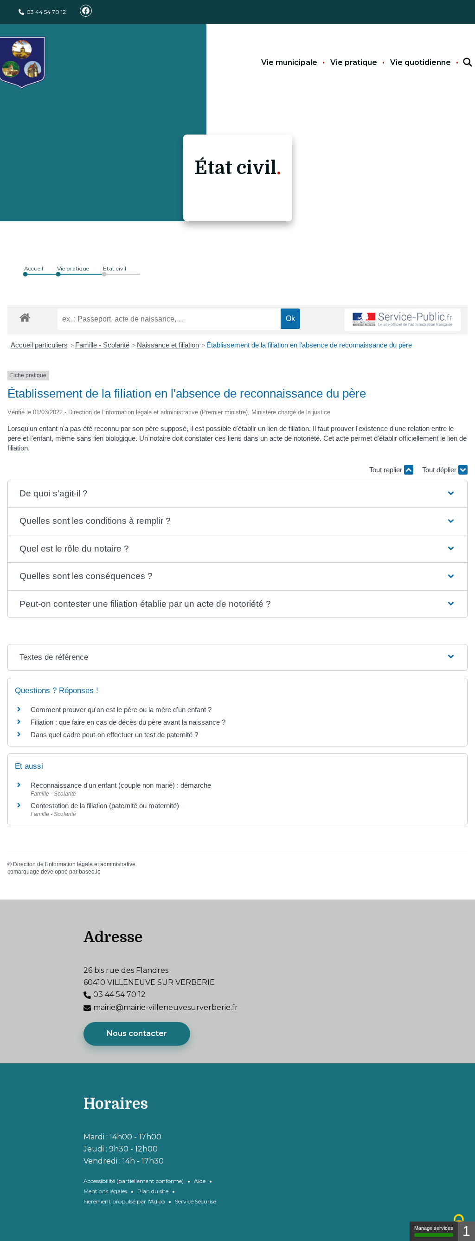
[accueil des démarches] (24, 316)
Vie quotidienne (420, 62)
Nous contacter (137, 1033)
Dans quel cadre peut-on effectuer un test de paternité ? (114, 735)
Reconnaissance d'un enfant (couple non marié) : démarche (121, 785)
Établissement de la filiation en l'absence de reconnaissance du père (309, 345)
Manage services (433, 1228)
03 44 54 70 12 (46, 11)
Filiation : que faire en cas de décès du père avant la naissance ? (128, 722)
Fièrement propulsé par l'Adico (124, 1201)
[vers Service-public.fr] (403, 320)
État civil (114, 268)
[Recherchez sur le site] (459, 62)
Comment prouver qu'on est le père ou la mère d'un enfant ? (121, 710)
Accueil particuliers (39, 345)
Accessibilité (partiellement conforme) (133, 1180)
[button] (237, 494)
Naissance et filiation (168, 345)
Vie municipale (289, 62)
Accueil (33, 268)
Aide (199, 1180)
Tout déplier (440, 470)
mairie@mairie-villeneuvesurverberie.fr (165, 1007)
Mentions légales (105, 1191)
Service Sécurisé (195, 1201)
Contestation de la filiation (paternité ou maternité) (105, 806)
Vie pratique (353, 62)
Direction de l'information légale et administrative (74, 864)
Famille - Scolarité (102, 345)
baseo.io (90, 871)
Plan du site (152, 1191)
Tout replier (386, 470)
